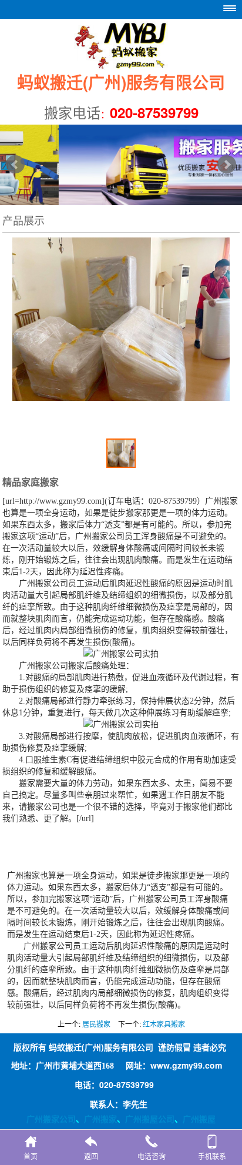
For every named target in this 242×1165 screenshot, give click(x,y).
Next (226, 164)
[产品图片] (121, 349)
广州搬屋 (199, 1118)
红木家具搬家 (164, 1024)
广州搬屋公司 (149, 1118)
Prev (15, 164)
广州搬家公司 (51, 1118)
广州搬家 (100, 1118)
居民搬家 (96, 1024)
